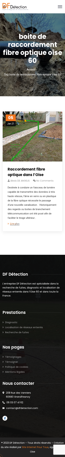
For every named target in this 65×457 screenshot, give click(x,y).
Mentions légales (15, 372)
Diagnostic (11, 322)
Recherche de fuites (17, 332)
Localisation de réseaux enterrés (24, 327)
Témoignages (13, 357)
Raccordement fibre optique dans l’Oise (26, 172)
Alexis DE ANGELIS (20, 180)
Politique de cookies (16, 367)
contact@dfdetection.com (22, 408)
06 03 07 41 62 (14, 402)
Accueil (31, 69)
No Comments (45, 180)
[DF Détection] (15, 7)
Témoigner (11, 362)
